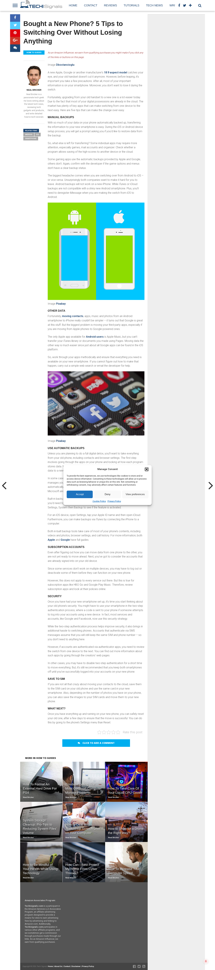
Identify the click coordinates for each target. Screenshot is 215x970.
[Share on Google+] (15, 40)
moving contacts (72, 316)
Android (28, 134)
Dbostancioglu (65, 64)
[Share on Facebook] (15, 18)
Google (65, 539)
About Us (58, 966)
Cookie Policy (99, 501)
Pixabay (61, 303)
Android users (95, 336)
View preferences (135, 494)
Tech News (154, 5)
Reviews (110, 5)
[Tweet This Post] (15, 25)
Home (73, 5)
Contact (90, 5)
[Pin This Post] (15, 33)
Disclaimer (76, 966)
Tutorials (131, 5)
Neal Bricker (34, 90)
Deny (108, 494)
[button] (146, 469)
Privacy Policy (114, 501)
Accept (80, 494)
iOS (37, 134)
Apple (51, 539)
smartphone (30, 138)
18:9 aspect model (115, 72)
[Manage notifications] (206, 961)
